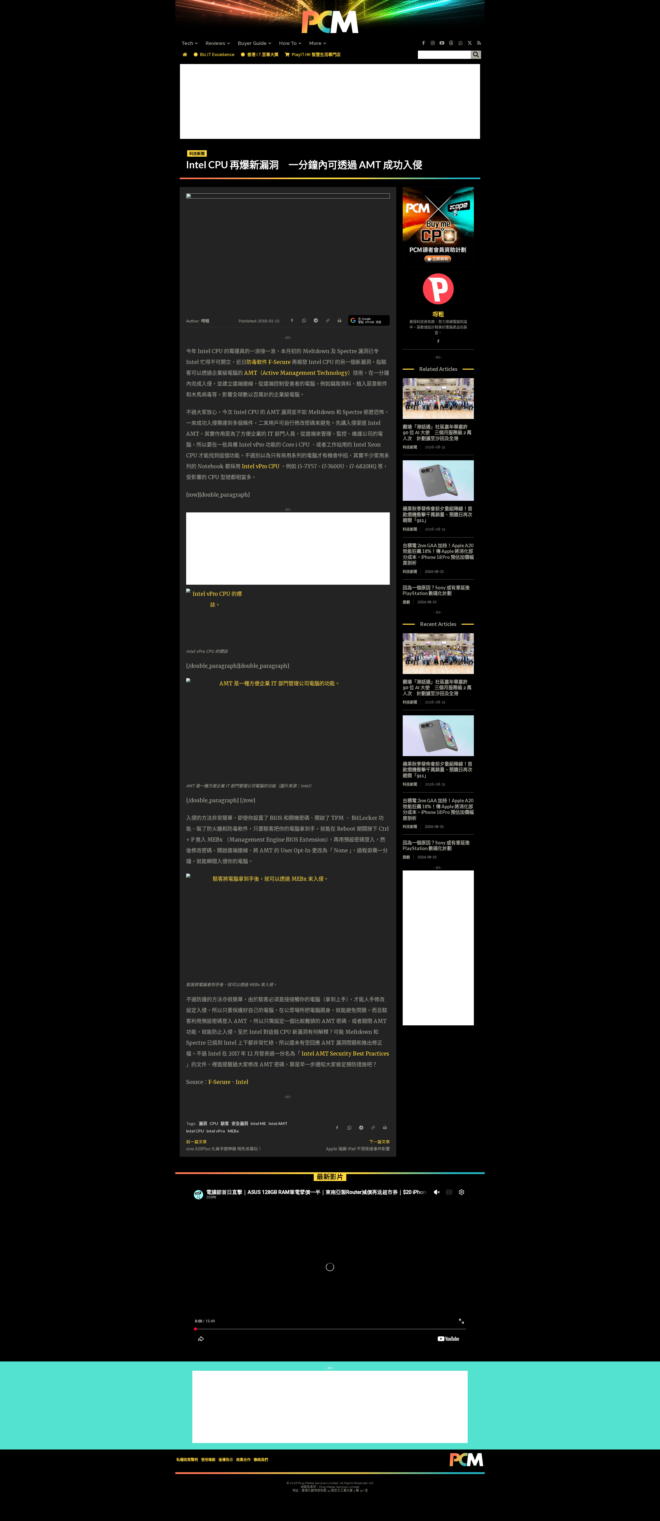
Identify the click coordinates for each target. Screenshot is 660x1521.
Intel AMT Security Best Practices (345, 1053)
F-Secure (219, 1082)
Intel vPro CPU (261, 466)
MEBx (233, 1130)
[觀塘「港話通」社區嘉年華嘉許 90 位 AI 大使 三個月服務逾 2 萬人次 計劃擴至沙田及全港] (438, 398)
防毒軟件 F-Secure (269, 362)
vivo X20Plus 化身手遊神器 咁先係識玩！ (224, 1148)
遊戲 (406, 602)
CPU (214, 1123)
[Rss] (479, 43)
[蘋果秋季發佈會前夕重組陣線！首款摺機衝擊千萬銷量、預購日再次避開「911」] (438, 480)
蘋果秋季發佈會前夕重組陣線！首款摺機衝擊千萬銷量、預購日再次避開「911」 (437, 514)
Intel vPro (216, 1130)
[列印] (339, 320)
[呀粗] (438, 288)
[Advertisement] (330, 100)
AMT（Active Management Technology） (298, 373)
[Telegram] (315, 320)
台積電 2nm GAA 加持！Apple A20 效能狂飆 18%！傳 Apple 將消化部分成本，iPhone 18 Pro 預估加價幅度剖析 (438, 554)
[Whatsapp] (460, 43)
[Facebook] (423, 43)
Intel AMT (278, 1123)
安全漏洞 (240, 1123)
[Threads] (451, 43)
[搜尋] (476, 55)
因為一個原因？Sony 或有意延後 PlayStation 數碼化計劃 (436, 590)
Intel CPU (195, 1130)
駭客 (225, 1123)
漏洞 (203, 1123)
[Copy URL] (327, 320)
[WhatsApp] (304, 320)
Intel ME (258, 1123)
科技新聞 (197, 153)
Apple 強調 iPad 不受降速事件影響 (358, 1148)
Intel (242, 1082)
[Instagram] (432, 43)
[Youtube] (442, 43)
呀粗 (205, 320)
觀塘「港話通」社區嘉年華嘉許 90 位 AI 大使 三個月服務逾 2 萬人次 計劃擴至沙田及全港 (437, 432)
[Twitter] (469, 43)
